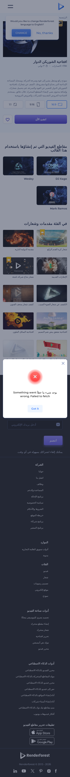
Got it (35, 408)
